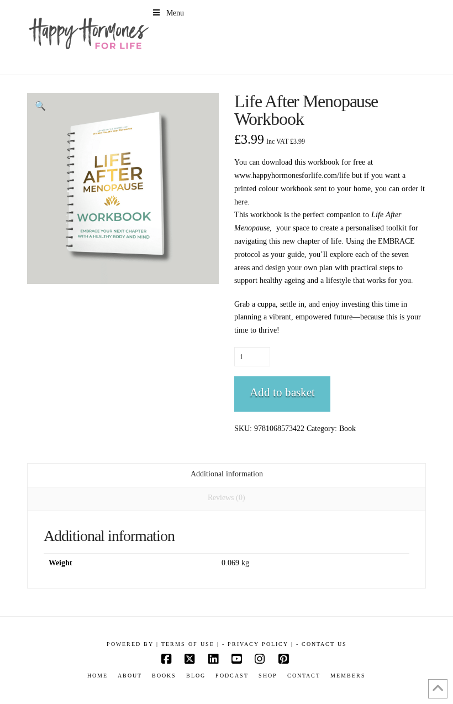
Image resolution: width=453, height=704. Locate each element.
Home (97, 676)
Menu (175, 13)
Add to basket (282, 392)
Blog (196, 676)
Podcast (232, 676)
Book (347, 428)
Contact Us (324, 644)
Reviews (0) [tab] (226, 497)
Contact (303, 676)
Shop (268, 676)
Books (164, 676)
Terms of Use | (190, 644)
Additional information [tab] (227, 474)
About (130, 676)
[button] (40, 106)
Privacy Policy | (260, 644)
